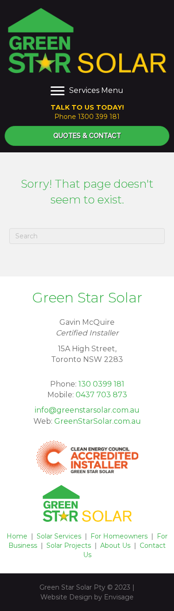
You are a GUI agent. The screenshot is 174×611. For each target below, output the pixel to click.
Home (16, 536)
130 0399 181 (101, 384)
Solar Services (59, 536)
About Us (115, 545)
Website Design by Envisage (87, 597)
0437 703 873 (101, 394)
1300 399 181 (99, 116)
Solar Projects (68, 545)
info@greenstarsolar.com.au (87, 410)
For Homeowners (119, 536)
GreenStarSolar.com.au (97, 421)
